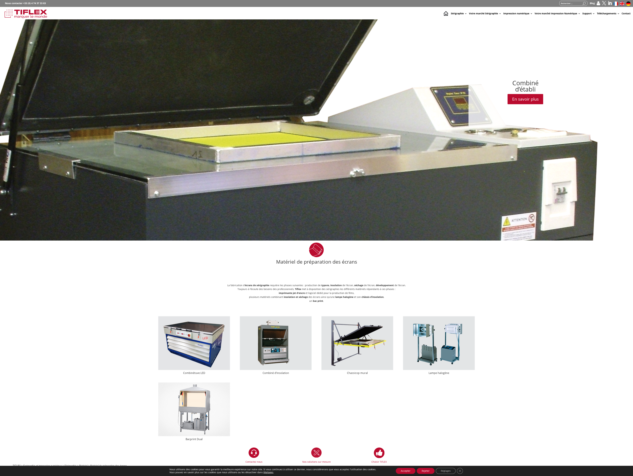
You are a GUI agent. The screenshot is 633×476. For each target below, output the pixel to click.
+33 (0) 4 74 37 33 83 (34, 3)
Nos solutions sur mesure (316, 461)
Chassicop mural (357, 373)
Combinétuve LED (194, 373)
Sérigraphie (457, 13)
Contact (626, 13)
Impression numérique (516, 13)
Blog (592, 3)
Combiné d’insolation (276, 373)
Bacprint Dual (194, 439)
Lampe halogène (439, 373)
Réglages (268, 472)
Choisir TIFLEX (379, 461)
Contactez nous (253, 461)
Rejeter (426, 470)
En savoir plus (525, 99)
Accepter (405, 470)
